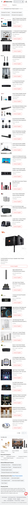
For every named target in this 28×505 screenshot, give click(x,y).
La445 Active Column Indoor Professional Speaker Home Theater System (18, 56)
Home (2, 456)
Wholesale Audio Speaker (17, 12)
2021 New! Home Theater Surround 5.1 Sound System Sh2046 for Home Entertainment (19, 283)
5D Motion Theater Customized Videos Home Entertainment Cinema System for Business (19, 395)
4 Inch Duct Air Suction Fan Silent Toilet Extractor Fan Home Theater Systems (19, 420)
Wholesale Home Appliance (17, 15)
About (5, 500)
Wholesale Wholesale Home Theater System (9, 472)
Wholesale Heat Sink (17, 467)
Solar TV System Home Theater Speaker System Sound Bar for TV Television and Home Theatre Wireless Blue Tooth (19, 19)
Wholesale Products (10, 456)
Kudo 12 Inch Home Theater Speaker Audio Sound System (18, 345)
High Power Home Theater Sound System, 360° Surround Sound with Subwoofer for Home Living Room (19, 370)
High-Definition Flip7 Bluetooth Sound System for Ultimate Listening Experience (19, 308)
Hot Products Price (12, 497)
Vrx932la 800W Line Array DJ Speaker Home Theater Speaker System (12, 259)
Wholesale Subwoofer (5, 15)
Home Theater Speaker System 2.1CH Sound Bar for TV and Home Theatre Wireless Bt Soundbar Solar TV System (19, 94)
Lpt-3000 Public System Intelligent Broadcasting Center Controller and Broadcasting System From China (19, 383)
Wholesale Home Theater (6, 467)
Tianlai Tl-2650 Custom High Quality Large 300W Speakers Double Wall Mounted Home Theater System (19, 169)
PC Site (14, 499)
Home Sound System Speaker (18, 480)
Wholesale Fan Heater (5, 12)
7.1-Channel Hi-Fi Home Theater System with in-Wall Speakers (19, 31)
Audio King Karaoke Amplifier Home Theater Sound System (18, 144)
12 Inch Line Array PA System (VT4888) (18, 295)
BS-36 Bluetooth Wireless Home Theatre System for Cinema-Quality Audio (19, 106)
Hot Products (4, 497)
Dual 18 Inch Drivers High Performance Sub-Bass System (19, 207)
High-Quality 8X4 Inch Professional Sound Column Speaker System (18, 270)
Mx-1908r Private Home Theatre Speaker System (19, 182)
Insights (18, 499)
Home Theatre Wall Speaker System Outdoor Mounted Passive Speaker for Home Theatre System (18, 194)
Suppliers (14, 5)
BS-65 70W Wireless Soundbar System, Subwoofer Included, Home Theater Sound (19, 131)
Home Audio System (15, 478)
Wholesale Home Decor (5, 464)
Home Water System (5, 478)
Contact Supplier (17, 26)
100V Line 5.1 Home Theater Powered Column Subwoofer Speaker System (18, 333)
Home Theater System (8, 458)
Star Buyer (10, 499)
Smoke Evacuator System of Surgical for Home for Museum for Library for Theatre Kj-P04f (19, 408)
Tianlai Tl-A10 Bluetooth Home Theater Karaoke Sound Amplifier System (19, 156)
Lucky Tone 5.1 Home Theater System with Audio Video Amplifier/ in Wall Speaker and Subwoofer (19, 219)
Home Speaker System (5, 480)
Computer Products (22, 456)
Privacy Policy (17, 500)
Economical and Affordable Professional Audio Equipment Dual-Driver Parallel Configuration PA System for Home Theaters (19, 119)
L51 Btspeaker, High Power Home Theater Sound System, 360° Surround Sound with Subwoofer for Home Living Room (19, 358)
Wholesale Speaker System (6, 470)
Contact (22, 500)
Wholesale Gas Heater (16, 464)
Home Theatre (4, 483)
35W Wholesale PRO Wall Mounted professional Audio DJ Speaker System (19, 320)
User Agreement (10, 500)
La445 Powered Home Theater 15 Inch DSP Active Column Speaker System (19, 69)
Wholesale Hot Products (21, 497)
